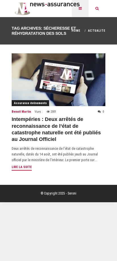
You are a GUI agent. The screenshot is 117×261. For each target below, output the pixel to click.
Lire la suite (22, 167)
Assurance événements (30, 103)
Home (76, 30)
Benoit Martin (21, 112)
